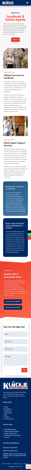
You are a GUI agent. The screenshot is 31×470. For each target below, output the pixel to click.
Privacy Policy (17, 463)
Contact (6, 417)
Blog (5, 415)
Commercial (8, 413)
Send (24, 370)
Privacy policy (8, 419)
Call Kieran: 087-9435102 (12, 301)
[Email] (29, 238)
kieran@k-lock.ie (12, 450)
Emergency (7, 409)
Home (6, 407)
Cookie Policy (25, 463)
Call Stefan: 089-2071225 (13, 307)
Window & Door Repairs (11, 431)
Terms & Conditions (7, 463)
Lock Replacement (10, 429)
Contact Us (16, 39)
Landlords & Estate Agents (12, 435)
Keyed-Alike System (10, 433)
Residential (7, 411)
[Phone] (29, 234)
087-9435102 (13, 447)
